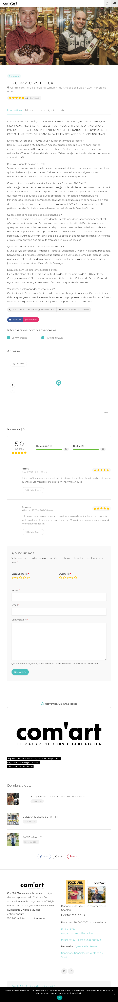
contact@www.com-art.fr (42, 309)
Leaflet (105, 412)
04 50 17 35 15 (18, 309)
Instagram (32, 319)
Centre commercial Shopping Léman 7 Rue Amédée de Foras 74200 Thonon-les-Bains (57, 89)
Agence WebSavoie (86, 946)
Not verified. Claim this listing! (60, 703)
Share (45, 856)
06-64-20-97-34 (70, 929)
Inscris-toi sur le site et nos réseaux (81, 939)
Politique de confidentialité (40, 986)
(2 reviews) (32, 98)
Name (16, 590)
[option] (88, 36)
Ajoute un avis (56, 110)
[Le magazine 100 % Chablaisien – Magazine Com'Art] (10, 3)
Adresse (29, 110)
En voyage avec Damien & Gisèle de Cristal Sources (58, 796)
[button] (12, 384)
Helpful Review (34, 490)
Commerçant (19, 337)
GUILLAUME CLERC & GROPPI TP (41, 816)
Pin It (74, 856)
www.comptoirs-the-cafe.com (75, 309)
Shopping (14, 76)
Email (15, 605)
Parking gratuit (54, 337)
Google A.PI (18, 986)
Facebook (16, 319)
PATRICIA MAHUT (32, 837)
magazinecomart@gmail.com (78, 933)
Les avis (41, 110)
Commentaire (20, 620)
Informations (14, 110)
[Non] (114, 994)
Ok (59, 998)
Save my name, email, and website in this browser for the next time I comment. (56, 663)
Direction (20, 364)
